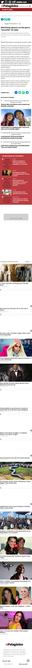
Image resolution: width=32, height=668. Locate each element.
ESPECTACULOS (16, 197)
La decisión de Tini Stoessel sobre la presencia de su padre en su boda (12, 137)
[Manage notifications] (28, 660)
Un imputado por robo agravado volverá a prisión (20, 192)
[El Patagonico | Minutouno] (14, 3)
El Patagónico (4, 15)
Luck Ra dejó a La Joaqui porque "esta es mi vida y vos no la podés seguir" (15, 128)
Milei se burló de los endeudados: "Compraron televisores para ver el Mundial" (20, 183)
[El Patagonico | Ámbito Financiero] (21, 3)
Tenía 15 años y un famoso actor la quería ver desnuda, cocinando (15, 105)
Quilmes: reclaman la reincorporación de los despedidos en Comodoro (20, 162)
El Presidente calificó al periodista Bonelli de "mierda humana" (21, 174)
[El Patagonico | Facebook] (6, 3)
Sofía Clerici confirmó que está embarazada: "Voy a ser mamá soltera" (15, 146)
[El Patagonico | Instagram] (9, 3)
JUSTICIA (14, 190)
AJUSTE (14, 159)
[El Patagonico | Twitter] (2, 3)
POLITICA (14, 170)
